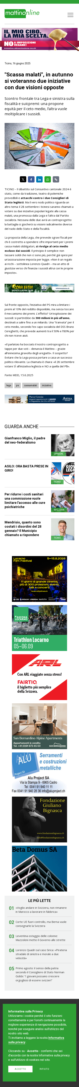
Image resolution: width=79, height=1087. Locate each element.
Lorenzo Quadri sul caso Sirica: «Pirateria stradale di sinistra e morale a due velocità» (41, 954)
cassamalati (30, 385)
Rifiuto (44, 1069)
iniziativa (46, 385)
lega (8, 385)
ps (17, 385)
